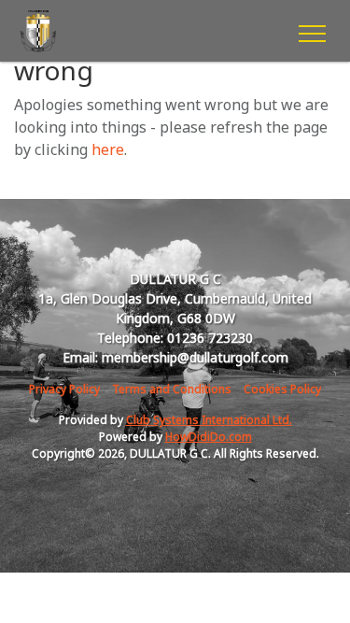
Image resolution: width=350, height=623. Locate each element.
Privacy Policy (64, 389)
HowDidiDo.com (208, 437)
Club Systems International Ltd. (209, 420)
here (107, 149)
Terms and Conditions (171, 389)
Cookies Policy (282, 389)
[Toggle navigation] (311, 31)
